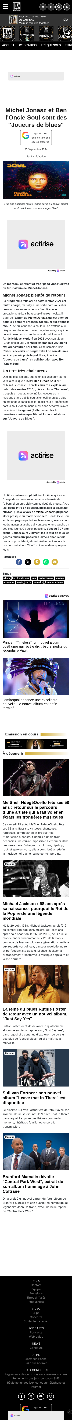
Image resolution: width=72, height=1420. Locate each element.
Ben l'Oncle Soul (45, 380)
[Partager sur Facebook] (18, 563)
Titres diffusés (36, 1297)
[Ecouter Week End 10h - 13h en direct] (36, 744)
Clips (36, 1313)
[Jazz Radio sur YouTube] (40, 1396)
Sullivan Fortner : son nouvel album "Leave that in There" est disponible (34, 1098)
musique (60, 578)
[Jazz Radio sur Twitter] (31, 1396)
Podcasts (36, 1332)
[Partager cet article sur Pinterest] (36, 563)
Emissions (36, 1293)
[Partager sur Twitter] (27, 563)
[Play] (4, 31)
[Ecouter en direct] (51, 6)
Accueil (8, 45)
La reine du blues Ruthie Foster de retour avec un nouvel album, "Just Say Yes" (35, 1014)
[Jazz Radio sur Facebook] (21, 1396)
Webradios (28, 45)
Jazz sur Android (36, 1363)
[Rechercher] (58, 6)
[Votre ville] (42, 6)
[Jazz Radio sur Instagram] (50, 1396)
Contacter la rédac (36, 1321)
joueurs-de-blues (54, 582)
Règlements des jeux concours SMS (36, 1378)
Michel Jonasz (37, 317)
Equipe (36, 1289)
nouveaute (8, 582)
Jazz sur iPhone (36, 1359)
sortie (28, 582)
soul (34, 578)
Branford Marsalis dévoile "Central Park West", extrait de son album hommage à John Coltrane (33, 1184)
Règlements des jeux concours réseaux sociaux (36, 1374)
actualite (38, 582)
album (6, 578)
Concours (36, 1347)
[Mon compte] (66, 6)
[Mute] (65, 19)
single (20, 582)
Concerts (36, 1317)
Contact (36, 1285)
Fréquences (51, 45)
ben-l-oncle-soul (20, 578)
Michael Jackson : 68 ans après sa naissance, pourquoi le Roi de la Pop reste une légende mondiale (35, 911)
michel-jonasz (46, 578)
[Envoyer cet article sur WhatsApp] (45, 563)
